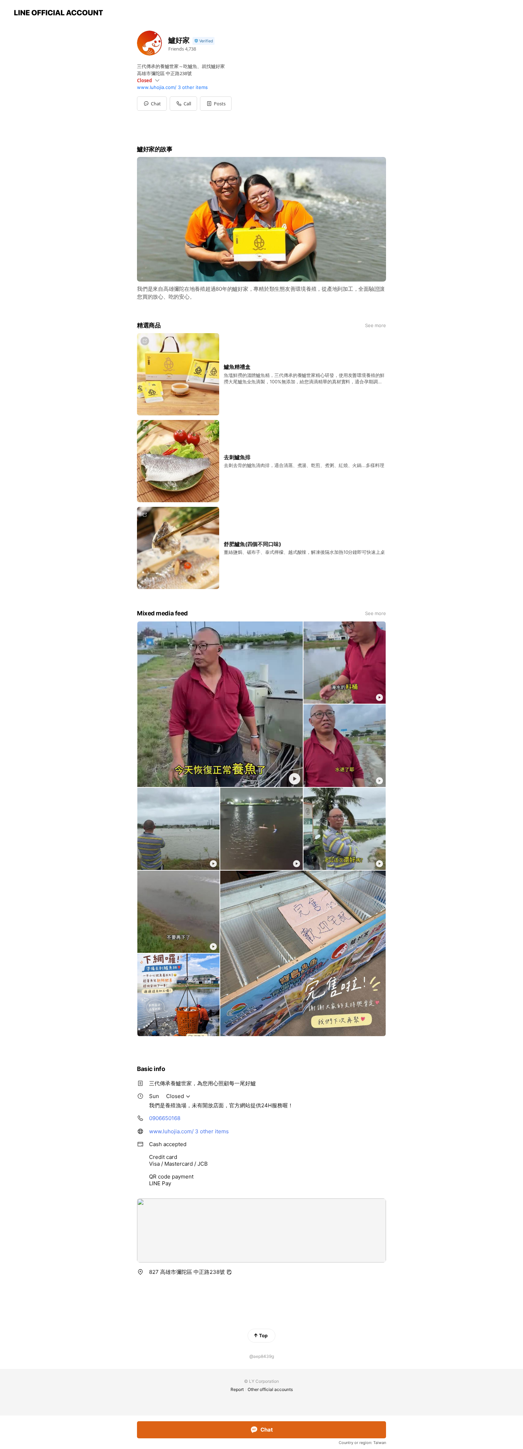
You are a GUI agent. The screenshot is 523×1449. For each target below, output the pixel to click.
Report (237, 1389)
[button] (216, 103)
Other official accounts (270, 1389)
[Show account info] (203, 41)
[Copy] (229, 1272)
